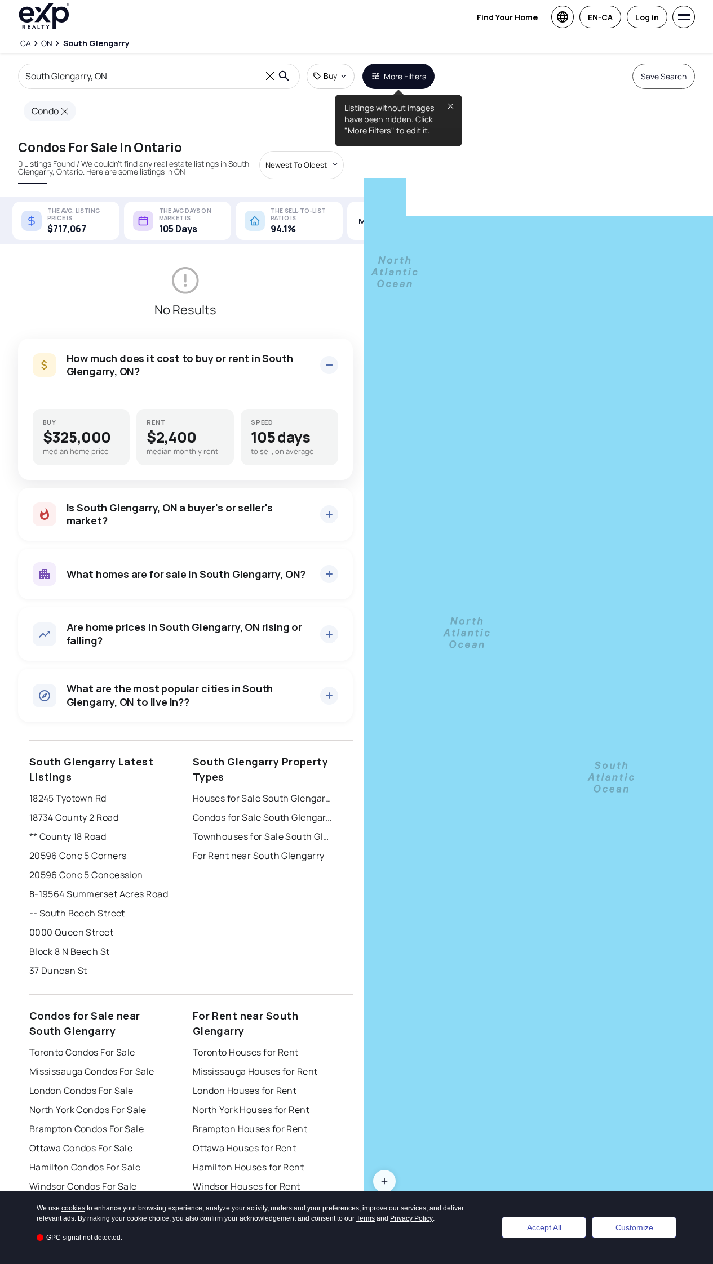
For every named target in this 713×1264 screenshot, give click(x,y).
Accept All (544, 1227)
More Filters (405, 76)
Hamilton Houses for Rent (248, 1167)
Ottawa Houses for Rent (244, 1148)
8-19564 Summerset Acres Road (98, 894)
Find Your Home (507, 17)
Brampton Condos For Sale (86, 1129)
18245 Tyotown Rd (68, 798)
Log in (647, 17)
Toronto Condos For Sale (82, 1052)
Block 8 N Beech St (69, 951)
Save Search (664, 76)
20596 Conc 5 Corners (78, 855)
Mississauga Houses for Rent (255, 1071)
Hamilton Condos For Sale (85, 1167)
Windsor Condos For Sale (83, 1186)
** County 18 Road (67, 836)
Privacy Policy (411, 1218)
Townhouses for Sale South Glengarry (263, 836)
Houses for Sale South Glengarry (263, 798)
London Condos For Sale (81, 1090)
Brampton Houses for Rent (250, 1129)
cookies (73, 1208)
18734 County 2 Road (73, 817)
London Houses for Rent (245, 1090)
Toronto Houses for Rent (246, 1052)
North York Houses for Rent (251, 1109)
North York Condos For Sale (87, 1109)
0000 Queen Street (71, 932)
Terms (365, 1218)
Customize (634, 1227)
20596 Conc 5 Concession (86, 875)
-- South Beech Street (77, 913)
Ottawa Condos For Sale (81, 1148)
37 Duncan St (58, 970)
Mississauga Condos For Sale (91, 1071)
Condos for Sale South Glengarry (263, 817)
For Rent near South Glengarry (259, 855)
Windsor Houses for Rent (246, 1186)
